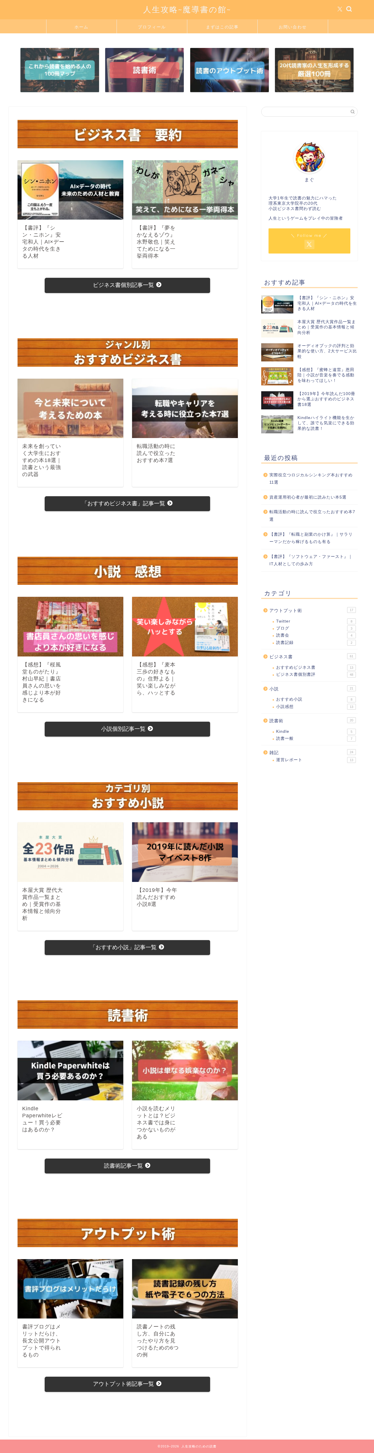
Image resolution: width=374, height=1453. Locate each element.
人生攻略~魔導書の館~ (187, 9)
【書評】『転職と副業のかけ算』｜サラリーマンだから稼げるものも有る (311, 538)
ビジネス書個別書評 (314, 674)
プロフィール (152, 27)
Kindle (314, 731)
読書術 (311, 720)
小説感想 (314, 706)
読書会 (314, 635)
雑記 (311, 752)
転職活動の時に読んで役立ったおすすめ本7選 (312, 516)
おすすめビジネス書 (314, 667)
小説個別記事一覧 (124, 729)
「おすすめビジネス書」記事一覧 (124, 503)
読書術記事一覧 (124, 1166)
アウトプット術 (311, 610)
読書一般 (314, 738)
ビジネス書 (311, 656)
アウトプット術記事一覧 (124, 1384)
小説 (311, 688)
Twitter (314, 621)
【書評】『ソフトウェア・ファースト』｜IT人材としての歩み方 (311, 560)
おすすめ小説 (314, 699)
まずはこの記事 (222, 27)
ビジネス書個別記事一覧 (124, 285)
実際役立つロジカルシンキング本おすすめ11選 (311, 479)
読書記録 (314, 642)
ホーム (82, 27)
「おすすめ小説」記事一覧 (124, 947)
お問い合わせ (293, 27)
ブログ (314, 628)
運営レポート (314, 760)
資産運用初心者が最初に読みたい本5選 (308, 497)
